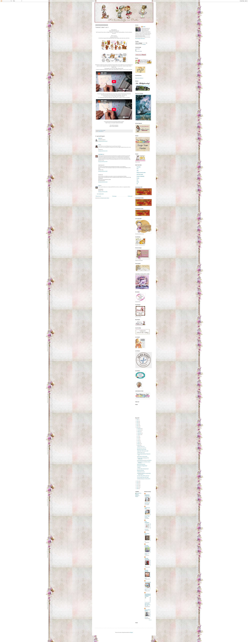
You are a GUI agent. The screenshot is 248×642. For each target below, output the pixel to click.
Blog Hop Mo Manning (141, 464)
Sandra (99, 138)
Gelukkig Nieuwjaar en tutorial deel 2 (143, 478)
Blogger (131, 632)
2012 (137, 484)
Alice (138, 168)
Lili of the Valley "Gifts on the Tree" (143, 475)
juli (138, 436)
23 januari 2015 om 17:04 (102, 161)
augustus (139, 434)
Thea (99, 185)
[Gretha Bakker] (135, 50)
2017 (137, 424)
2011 (137, 485)
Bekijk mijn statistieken (139, 78)
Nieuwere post (98, 196)
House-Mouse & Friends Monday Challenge (148, 595)
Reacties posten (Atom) (105, 198)
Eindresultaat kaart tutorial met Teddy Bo (144, 460)
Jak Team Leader (140, 174)
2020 (137, 419)
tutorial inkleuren (100, 131)
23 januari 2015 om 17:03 (102, 150)
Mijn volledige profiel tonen (140, 38)
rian (99, 144)
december (139, 428)
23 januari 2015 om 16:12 (102, 141)
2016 (137, 425)
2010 (137, 487)
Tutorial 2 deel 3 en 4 (141, 446)
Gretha (144, 26)
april (138, 440)
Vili (137, 183)
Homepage (114, 196)
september (139, 433)
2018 (137, 422)
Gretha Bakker (137, 48)
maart (138, 442)
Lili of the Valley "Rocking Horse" (143, 468)
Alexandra (138, 166)
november (139, 430)
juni (138, 437)
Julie (137, 170)
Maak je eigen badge (138, 51)
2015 (137, 427)
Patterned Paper (148, 582)
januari (138, 445)
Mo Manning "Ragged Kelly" (142, 465)
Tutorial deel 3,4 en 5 (141, 471)
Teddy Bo (139, 467)
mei (138, 439)
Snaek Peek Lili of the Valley (142, 456)
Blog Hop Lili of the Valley (141, 449)
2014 (137, 481)
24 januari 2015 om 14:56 (102, 191)
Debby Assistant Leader (141, 172)
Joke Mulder (100, 154)
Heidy (138, 181)
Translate (144, 44)
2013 (137, 482)
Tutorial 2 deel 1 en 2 (141, 452)
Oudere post (130, 196)
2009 (137, 488)
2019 (137, 421)
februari (138, 443)
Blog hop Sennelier (140, 470)
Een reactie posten (100, 193)
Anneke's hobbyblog (140, 176)
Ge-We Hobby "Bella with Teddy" (143, 477)
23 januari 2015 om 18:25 (102, 171)
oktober (138, 431)
